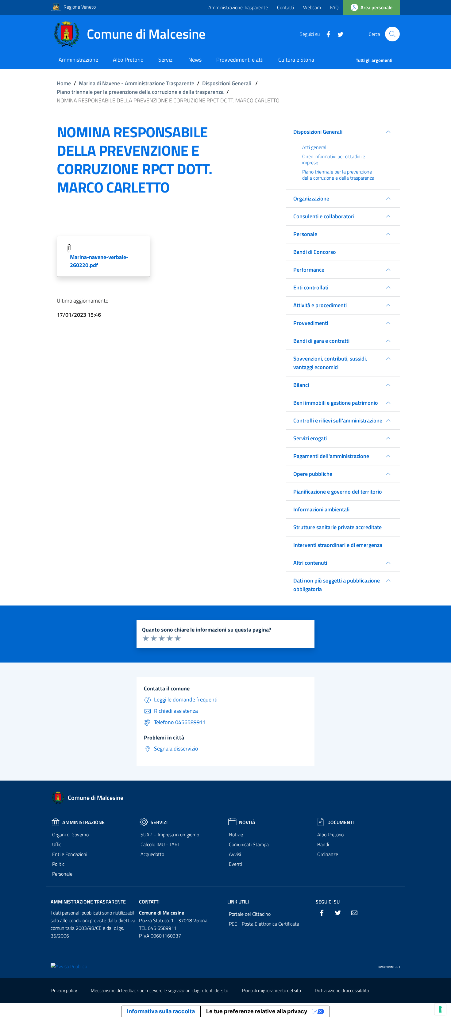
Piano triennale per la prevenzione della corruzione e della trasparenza (140, 92)
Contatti (285, 7)
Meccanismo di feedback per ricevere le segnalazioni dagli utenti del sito (159, 990)
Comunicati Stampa (249, 844)
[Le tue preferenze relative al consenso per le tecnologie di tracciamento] (440, 1009)
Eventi (235, 864)
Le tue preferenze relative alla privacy (256, 1011)
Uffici (57, 844)
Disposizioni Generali (226, 83)
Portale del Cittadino (250, 914)
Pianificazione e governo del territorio (337, 491)
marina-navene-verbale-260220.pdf (99, 261)
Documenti (340, 822)
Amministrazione (83, 822)
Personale (62, 873)
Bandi (323, 844)
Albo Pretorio (330, 834)
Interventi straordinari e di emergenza (337, 545)
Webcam (312, 7)
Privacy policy (64, 990)
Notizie (236, 834)
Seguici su (328, 901)
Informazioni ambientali (321, 509)
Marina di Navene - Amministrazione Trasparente (136, 83)
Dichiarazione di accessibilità (342, 990)
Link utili (238, 901)
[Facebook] (326, 33)
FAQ (334, 7)
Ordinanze (327, 854)
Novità (247, 822)
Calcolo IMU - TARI (160, 844)
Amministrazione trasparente (88, 901)
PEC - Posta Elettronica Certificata (264, 923)
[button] (392, 34)
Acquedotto (152, 854)
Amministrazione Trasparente (238, 7)
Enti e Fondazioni (69, 854)
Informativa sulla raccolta (161, 1011)
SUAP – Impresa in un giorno (170, 834)
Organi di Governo (70, 834)
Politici (58, 864)
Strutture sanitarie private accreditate (337, 527)
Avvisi (235, 854)
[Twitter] (338, 33)
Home (64, 83)
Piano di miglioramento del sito (271, 990)
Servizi (159, 822)
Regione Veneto (80, 6)
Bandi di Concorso (314, 252)
